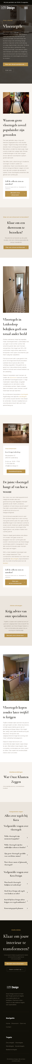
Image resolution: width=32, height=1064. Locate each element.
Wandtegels (10, 1046)
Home (8, 1023)
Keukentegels (19, 1046)
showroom (11, 54)
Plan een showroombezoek (14, 64)
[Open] (26, 8)
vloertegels (24, 394)
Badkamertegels (11, 1049)
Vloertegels (19, 1042)
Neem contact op (15, 969)
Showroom (15, 1023)
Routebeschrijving (15, 471)
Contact (8, 1027)
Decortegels (10, 1042)
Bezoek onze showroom (15, 194)
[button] (16, 837)
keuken (5, 563)
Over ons (8, 70)
